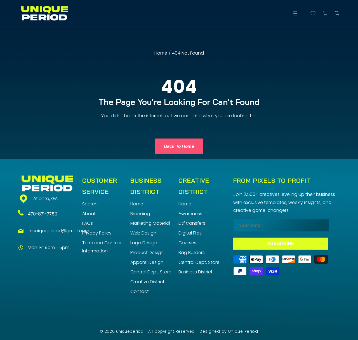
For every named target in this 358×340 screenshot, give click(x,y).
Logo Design (143, 243)
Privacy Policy (97, 233)
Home (160, 53)
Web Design (143, 233)
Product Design (147, 252)
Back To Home (179, 146)
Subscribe (280, 243)
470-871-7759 (42, 214)
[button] (295, 13)
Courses (187, 243)
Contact (139, 291)
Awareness (190, 213)
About (89, 213)
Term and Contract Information (103, 247)
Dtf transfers (191, 223)
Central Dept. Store (150, 272)
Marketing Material (150, 223)
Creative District (147, 281)
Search (90, 204)
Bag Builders (191, 252)
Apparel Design (146, 262)
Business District (195, 272)
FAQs (87, 223)
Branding (140, 213)
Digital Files (190, 233)
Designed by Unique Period (228, 331)
